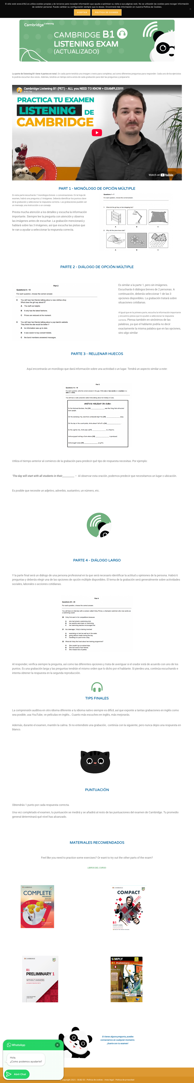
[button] (57, 1045)
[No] (190, 8)
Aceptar (82, 12)
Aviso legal (109, 1080)
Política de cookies (95, 1080)
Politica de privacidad (124, 1080)
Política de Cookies (106, 12)
